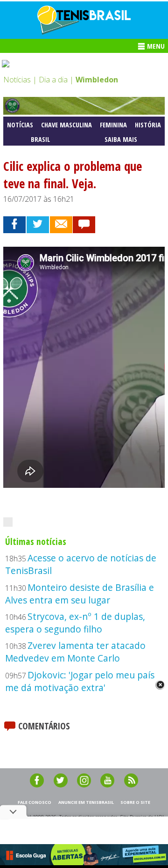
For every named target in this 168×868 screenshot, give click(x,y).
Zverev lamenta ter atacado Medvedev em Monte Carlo (75, 651)
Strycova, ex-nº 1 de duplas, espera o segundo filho (75, 622)
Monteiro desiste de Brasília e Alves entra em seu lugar (79, 593)
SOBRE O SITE (135, 802)
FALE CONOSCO (34, 802)
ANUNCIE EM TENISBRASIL (86, 802)
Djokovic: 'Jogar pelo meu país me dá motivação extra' (79, 681)
